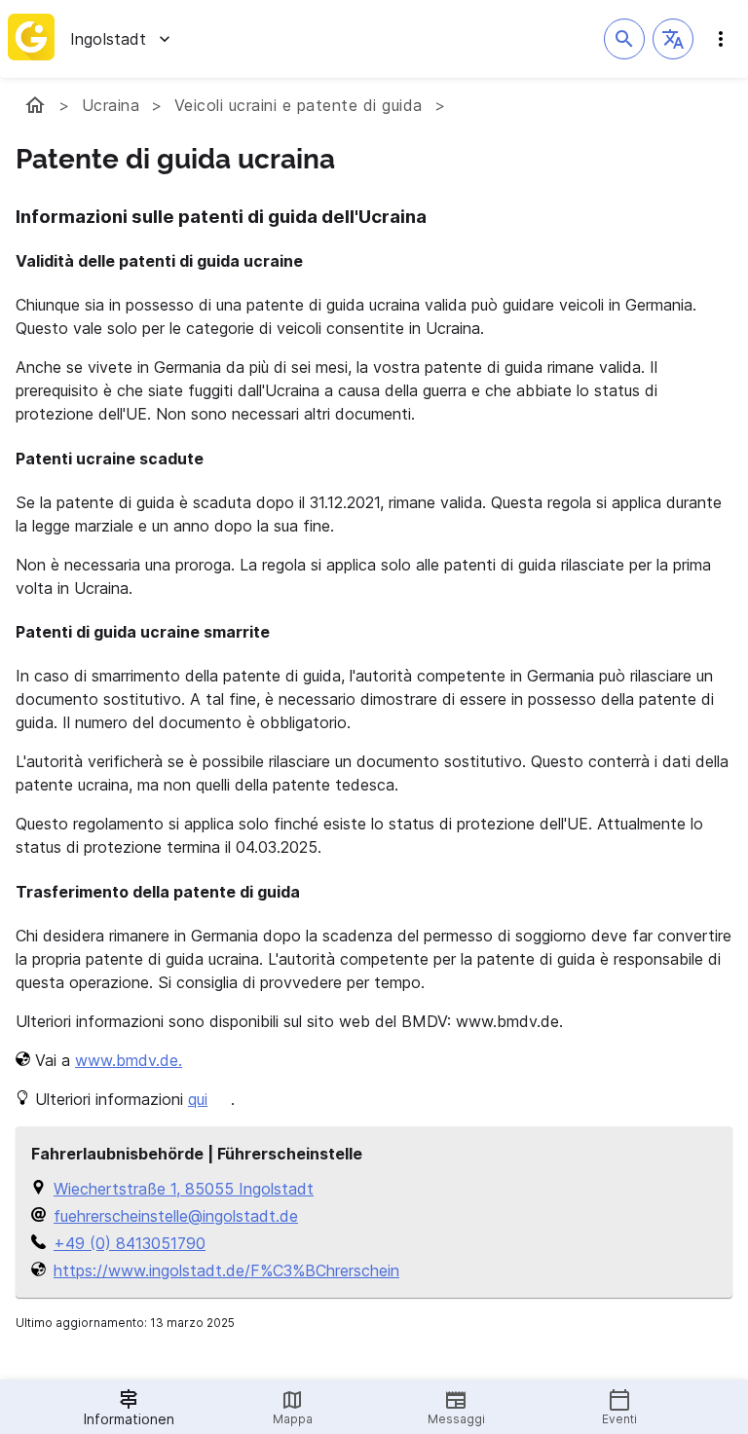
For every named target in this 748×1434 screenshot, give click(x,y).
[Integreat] (31, 39)
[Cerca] (624, 38)
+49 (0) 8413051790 (130, 1243)
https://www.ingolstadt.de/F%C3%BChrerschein (226, 1270)
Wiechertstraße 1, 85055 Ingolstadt (184, 1188)
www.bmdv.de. (128, 1060)
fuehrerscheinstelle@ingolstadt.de (176, 1216)
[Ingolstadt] (35, 105)
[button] (673, 38)
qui (197, 1099)
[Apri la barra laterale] (720, 38)
